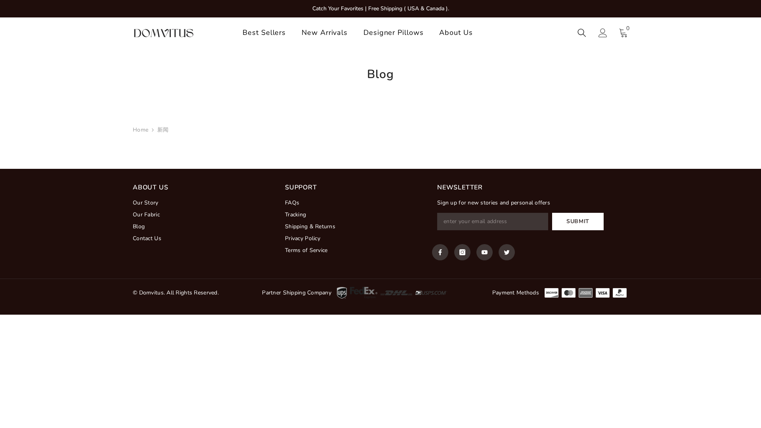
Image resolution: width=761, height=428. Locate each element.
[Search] (582, 33)
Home (140, 130)
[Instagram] (462, 252)
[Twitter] (507, 252)
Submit (577, 221)
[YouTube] (484, 252)
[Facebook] (440, 252)
